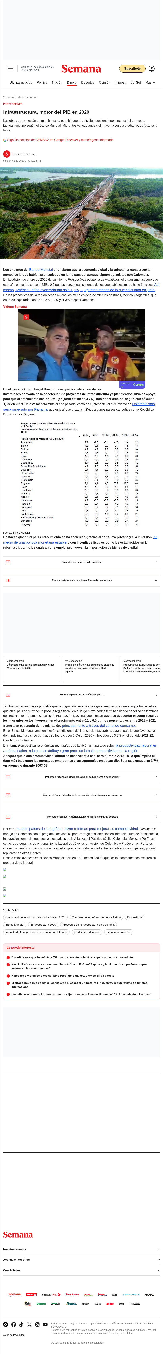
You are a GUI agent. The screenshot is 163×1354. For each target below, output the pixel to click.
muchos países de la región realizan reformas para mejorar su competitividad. (77, 829)
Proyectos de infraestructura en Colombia (88, 924)
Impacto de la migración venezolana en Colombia (36, 932)
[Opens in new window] (13, 1324)
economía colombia (119, 932)
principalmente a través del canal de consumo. (98, 726)
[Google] (5, 1324)
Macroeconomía (28, 97)
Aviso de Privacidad (18, 1335)
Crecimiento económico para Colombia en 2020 (35, 917)
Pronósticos (134, 917)
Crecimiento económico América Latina (96, 917)
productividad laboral (87, 932)
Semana (8, 97)
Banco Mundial (41, 270)
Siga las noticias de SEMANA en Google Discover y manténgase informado (60, 140)
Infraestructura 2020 (43, 924)
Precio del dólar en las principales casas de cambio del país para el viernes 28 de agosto (89, 668)
